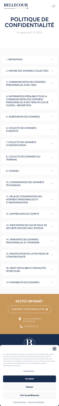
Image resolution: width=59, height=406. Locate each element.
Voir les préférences (29, 395)
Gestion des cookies (19, 402)
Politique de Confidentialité (36, 402)
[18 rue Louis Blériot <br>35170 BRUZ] (29, 320)
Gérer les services (28, 371)
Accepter (29, 379)
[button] (54, 348)
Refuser (29, 387)
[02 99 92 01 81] (29, 327)
